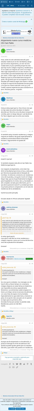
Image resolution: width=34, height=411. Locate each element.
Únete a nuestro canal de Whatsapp (13, 21)
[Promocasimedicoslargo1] (17, 34)
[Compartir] (30, 56)
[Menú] (2, 6)
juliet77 (4, 46)
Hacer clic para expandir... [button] (17, 233)
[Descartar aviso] (31, 11)
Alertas (5, 2)
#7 (32, 323)
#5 (32, 214)
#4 (32, 156)
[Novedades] (28, 5)
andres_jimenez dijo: (8, 267)
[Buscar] (32, 5)
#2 (32, 105)
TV (24, 2)
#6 (32, 263)
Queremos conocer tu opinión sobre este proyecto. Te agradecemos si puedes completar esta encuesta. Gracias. (17, 12)
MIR (18, 2)
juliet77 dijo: (5, 218)
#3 (32, 131)
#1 (32, 56)
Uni (12, 2)
